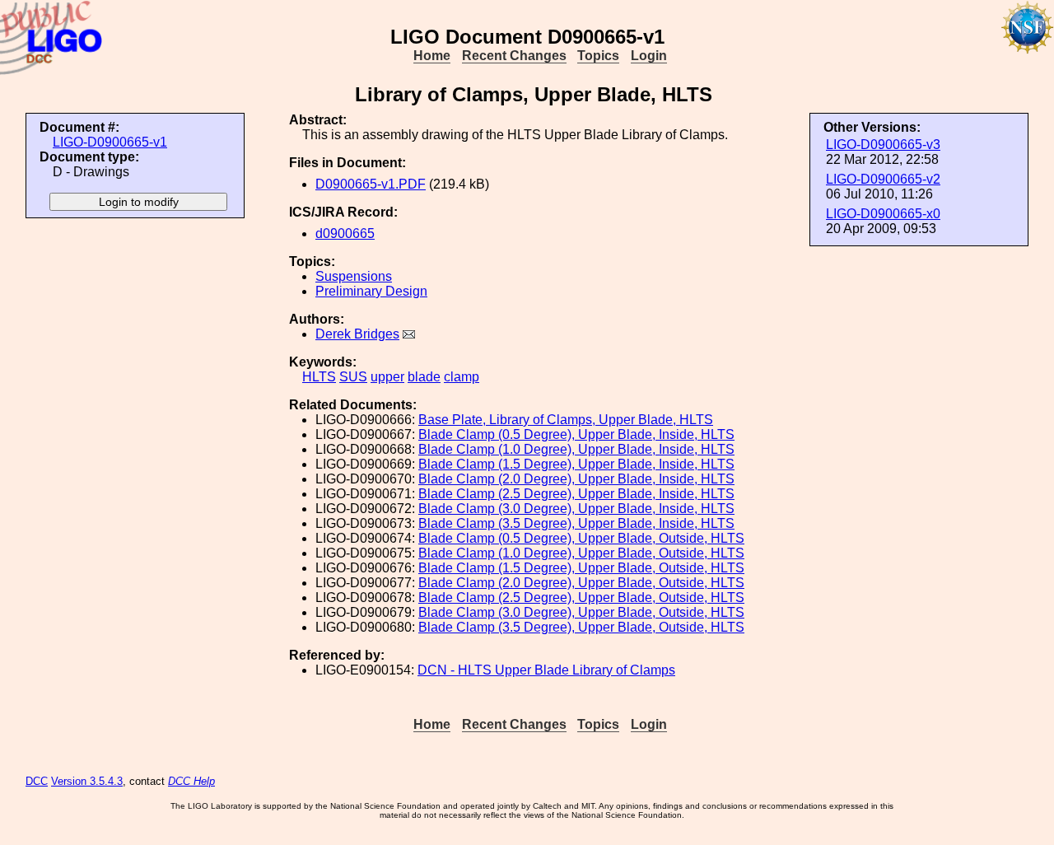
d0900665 (345, 233)
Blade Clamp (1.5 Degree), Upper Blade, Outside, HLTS (581, 568)
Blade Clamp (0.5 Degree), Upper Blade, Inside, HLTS (576, 434)
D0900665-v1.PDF (370, 184)
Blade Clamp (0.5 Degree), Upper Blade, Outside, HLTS (581, 538)
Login (649, 56)
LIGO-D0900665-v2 (883, 179)
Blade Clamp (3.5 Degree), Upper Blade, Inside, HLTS (576, 523)
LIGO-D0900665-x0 (883, 214)
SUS (353, 377)
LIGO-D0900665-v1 (110, 142)
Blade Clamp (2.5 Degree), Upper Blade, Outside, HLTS (581, 598)
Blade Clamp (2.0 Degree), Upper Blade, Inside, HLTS (576, 479)
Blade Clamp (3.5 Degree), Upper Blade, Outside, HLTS (581, 627)
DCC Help (191, 781)
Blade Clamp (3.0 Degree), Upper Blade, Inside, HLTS (576, 509)
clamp (461, 377)
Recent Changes (514, 56)
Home (431, 56)
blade (424, 377)
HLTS (319, 377)
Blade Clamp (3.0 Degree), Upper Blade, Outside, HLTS (581, 612)
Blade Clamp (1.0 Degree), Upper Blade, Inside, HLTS (576, 449)
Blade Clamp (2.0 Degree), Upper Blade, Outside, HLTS (581, 583)
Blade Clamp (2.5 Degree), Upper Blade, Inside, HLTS (576, 494)
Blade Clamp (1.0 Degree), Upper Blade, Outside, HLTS (581, 553)
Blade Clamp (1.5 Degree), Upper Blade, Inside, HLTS (576, 464)
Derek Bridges (357, 334)
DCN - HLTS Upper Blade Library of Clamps (546, 670)
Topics (598, 56)
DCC (37, 781)
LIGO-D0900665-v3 (883, 145)
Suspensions (353, 276)
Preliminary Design (371, 291)
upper (387, 377)
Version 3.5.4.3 (87, 781)
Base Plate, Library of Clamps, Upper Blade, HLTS (565, 420)
